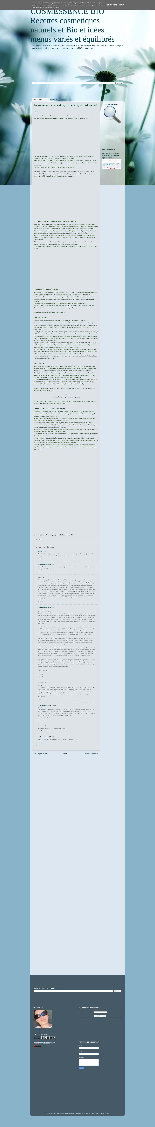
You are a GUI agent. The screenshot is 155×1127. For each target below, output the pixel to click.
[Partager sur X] (38, 540)
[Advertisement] (77, 67)
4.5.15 (39, 699)
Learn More (112, 5)
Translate (63, 99)
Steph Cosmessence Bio (45, 564)
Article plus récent (40, 754)
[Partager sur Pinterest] (41, 540)
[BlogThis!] (36, 540)
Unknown (40, 551)
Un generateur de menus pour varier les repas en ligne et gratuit (110, 155)
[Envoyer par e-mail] (34, 540)
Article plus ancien (91, 754)
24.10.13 (40, 601)
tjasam (96, 1113)
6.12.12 (40, 558)
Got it (121, 5)
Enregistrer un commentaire (43, 746)
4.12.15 (40, 742)
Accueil (66, 754)
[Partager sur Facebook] (39, 540)
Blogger (107, 1113)
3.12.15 (40, 731)
